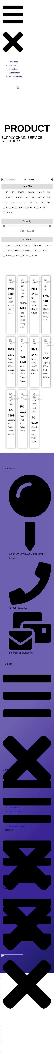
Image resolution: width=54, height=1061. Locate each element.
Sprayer (14, 282)
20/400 (22, 320)
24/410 (46, 377)
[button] (13, 30)
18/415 (34, 305)
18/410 (11, 366)
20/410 (11, 305)
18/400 (34, 366)
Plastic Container (50, 344)
